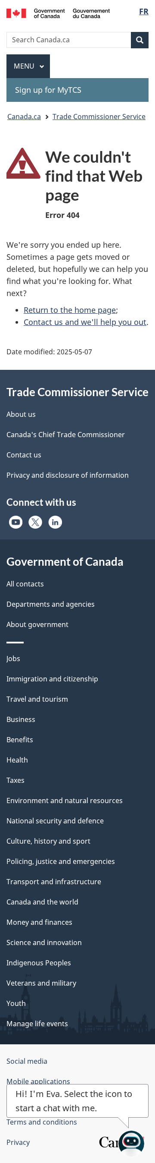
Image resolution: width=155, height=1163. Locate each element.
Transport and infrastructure (53, 881)
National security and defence (55, 821)
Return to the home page (70, 310)
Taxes (15, 780)
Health (17, 760)
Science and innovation (44, 942)
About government (37, 624)
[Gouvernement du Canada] (58, 12)
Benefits (19, 739)
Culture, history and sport (48, 841)
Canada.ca (24, 116)
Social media (26, 1061)
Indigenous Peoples (38, 963)
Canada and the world (42, 902)
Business (20, 719)
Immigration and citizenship (52, 679)
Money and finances (39, 922)
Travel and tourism (37, 699)
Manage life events (37, 1023)
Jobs (13, 658)
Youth (16, 1003)
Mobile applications (38, 1081)
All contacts (25, 584)
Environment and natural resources (64, 800)
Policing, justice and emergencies (60, 861)
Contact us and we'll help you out (85, 322)
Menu (25, 66)
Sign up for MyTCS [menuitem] (48, 90)
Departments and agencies (50, 604)
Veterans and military (41, 983)
